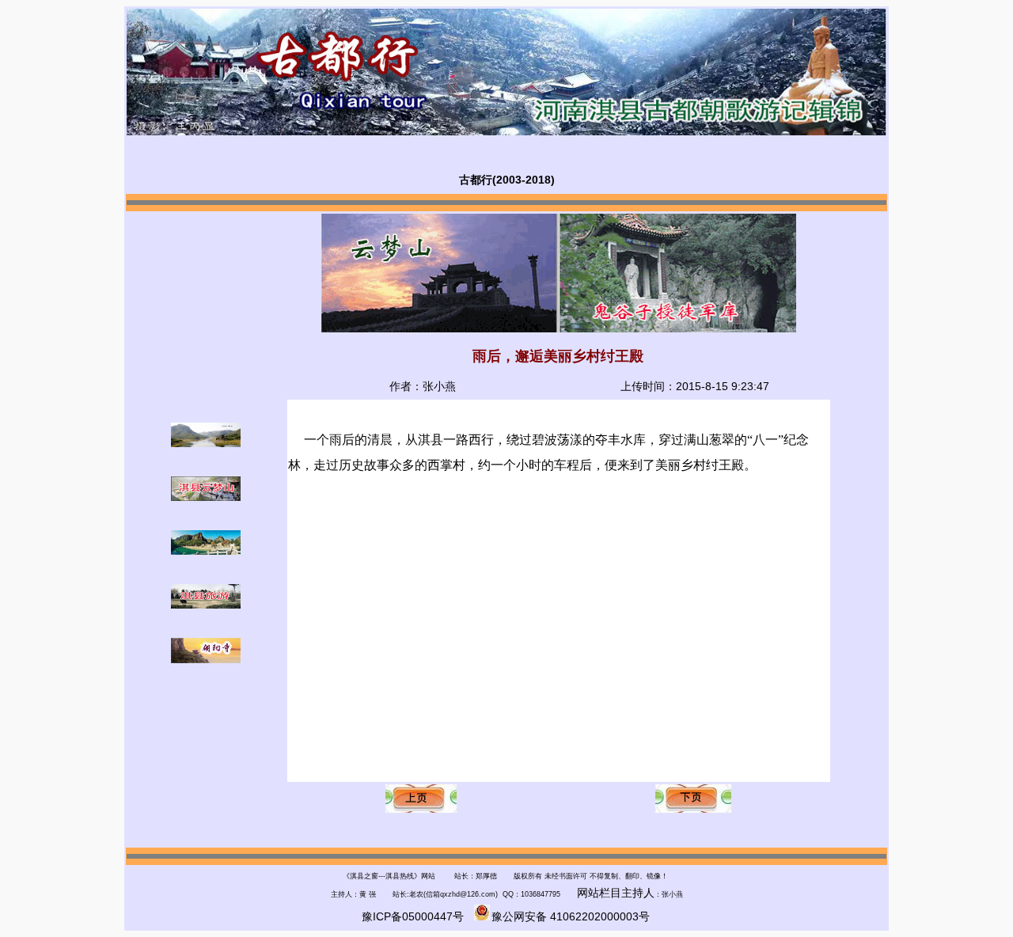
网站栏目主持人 (615, 892)
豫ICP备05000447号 (413, 916)
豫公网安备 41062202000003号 (570, 916)
